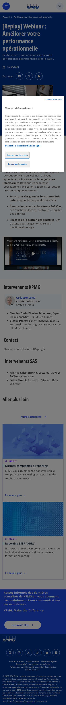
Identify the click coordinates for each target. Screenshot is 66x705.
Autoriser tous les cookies (17, 155)
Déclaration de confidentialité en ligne (22, 146)
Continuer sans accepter (53, 99)
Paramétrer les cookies (17, 164)
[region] (33, 134)
